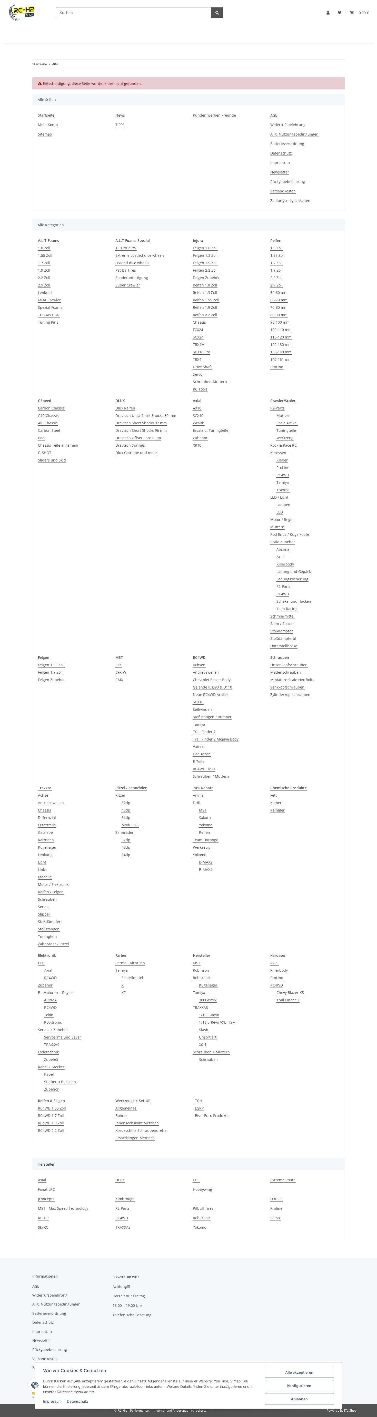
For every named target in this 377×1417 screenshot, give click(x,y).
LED (279, 512)
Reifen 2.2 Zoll (205, 314)
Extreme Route (282, 1179)
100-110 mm (281, 329)
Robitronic (53, 1022)
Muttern (283, 415)
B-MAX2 (205, 862)
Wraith (198, 422)
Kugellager (47, 847)
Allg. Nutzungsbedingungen (294, 134)
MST (202, 810)
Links (42, 869)
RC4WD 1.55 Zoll (52, 1108)
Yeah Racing (286, 608)
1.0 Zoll (44, 247)
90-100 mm (280, 322)
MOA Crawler (49, 299)
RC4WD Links (204, 768)
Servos (43, 906)
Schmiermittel (282, 616)
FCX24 (198, 329)
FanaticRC (46, 1189)
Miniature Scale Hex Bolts (292, 679)
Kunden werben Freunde (214, 115)
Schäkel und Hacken (293, 601)
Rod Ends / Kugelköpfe (289, 534)
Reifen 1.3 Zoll (205, 292)
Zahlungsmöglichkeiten (290, 200)
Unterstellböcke (283, 645)
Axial (280, 556)
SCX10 (198, 415)
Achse (43, 795)
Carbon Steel (49, 430)
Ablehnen (299, 1399)
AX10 (197, 408)
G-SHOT (44, 452)
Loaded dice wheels (132, 262)
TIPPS (120, 124)
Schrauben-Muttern (210, 381)
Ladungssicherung (292, 579)
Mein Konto (48, 124)
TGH (198, 1100)
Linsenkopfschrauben (288, 664)
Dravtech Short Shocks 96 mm (141, 430)
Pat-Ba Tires (125, 270)
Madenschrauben (285, 672)
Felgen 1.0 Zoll (205, 247)
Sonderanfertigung (131, 277)
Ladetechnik (48, 1052)
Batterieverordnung (287, 143)
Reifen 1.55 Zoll (206, 299)
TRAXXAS (51, 1044)
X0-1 (202, 1044)
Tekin (48, 1014)
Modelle (45, 877)
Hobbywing (202, 1189)
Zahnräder (124, 832)
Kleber (282, 460)
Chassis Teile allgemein (58, 445)
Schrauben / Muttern (211, 776)
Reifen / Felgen (51, 891)
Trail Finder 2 (204, 731)
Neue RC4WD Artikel (210, 694)
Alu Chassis (48, 422)
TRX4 (197, 359)
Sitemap (45, 134)
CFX (118, 664)
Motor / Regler (282, 519)
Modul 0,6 (130, 825)
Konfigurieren (299, 1385)
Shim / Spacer (282, 623)
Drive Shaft (202, 366)
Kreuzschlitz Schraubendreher (141, 1130)
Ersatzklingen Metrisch (135, 1137)
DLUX (119, 1179)
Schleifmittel (132, 977)
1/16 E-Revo (209, 1014)
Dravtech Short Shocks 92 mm (141, 422)
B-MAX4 (205, 869)
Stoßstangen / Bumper (212, 716)
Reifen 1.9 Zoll (205, 307)
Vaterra (199, 746)
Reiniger (277, 810)
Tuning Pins (48, 322)
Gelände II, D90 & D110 (212, 687)
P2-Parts (277, 408)
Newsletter (279, 172)
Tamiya (282, 482)
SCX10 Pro (201, 352)
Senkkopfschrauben (287, 687)
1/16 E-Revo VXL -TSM (217, 1022)
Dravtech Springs (130, 445)
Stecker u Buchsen (60, 1081)
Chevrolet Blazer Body (212, 679)
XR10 (197, 445)
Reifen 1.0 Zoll (205, 285)
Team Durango (205, 839)
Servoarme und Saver (62, 1037)
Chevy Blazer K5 (290, 992)
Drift (197, 802)
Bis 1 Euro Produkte (212, 1115)
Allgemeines (125, 1108)
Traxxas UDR (48, 314)
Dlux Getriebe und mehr (136, 452)
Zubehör (200, 437)
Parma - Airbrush (130, 962)
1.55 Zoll (45, 255)
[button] (328, 13)
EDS (196, 1179)
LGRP (199, 1108)
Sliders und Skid (52, 460)
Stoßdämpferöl (283, 638)
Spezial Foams (50, 307)
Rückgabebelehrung (287, 181)
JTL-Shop (350, 1410)
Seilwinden (202, 709)
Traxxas (283, 489)
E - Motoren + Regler (55, 992)
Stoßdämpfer (281, 631)
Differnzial (47, 817)
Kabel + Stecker (51, 1066)
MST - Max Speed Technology (63, 1208)
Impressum (52, 1401)
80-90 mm (278, 314)
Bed (41, 437)
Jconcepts (46, 1198)
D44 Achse (202, 754)
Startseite (46, 115)
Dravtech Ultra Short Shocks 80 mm (145, 415)
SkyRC (43, 1227)
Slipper (44, 914)
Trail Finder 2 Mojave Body (216, 739)
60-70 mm (278, 299)
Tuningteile (286, 430)
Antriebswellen (206, 672)
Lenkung (45, 854)
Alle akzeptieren (299, 1372)
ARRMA (50, 1000)
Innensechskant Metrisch (137, 1123)
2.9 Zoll (44, 285)
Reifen (204, 832)
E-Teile (198, 761)
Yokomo (205, 825)
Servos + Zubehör (53, 1029)
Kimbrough (125, 1198)
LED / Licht (279, 497)
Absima (282, 549)
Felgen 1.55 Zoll (51, 664)
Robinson (201, 970)
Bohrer (121, 1115)
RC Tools (200, 389)
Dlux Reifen (125, 408)
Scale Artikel (286, 422)
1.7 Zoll (44, 262)
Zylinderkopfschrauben (290, 694)
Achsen (199, 664)
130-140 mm (281, 352)
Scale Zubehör (282, 541)
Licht (42, 862)
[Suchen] (217, 12)
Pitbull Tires (203, 1208)
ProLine (276, 366)
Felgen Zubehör (206, 277)
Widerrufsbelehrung (287, 124)
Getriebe (45, 832)
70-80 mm (278, 307)
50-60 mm (278, 292)
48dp (126, 810)
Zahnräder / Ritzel (53, 943)
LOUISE (276, 1198)
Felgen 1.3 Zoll (205, 255)
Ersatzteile (47, 825)
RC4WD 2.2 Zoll (51, 1130)
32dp (126, 802)
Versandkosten (283, 191)
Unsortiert (207, 1037)
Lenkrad (45, 292)
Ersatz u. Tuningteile (210, 430)
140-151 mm (281, 359)
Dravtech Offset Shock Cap (138, 437)
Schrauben (47, 899)
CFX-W (120, 672)
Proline (276, 1208)
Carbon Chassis (51, 408)
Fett (273, 795)
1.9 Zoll (44, 270)
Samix (275, 1217)
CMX (119, 679)
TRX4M (199, 344)
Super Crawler (127, 285)
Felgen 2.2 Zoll (205, 270)
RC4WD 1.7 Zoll (51, 1115)
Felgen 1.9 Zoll (205, 262)
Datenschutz (77, 1401)
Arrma (198, 795)
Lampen (283, 504)
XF (123, 992)
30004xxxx (207, 1000)
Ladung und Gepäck (293, 571)
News (120, 115)
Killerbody (285, 564)
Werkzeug (284, 437)
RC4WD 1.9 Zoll (51, 1123)
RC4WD (282, 475)
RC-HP (43, 1217)
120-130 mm (281, 344)
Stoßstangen (48, 929)
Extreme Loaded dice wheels (139, 255)
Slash (203, 1029)
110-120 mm (281, 337)
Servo (197, 374)
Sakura (205, 817)
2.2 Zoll (44, 277)
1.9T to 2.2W (125, 247)
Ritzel (120, 795)
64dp (126, 817)
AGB (273, 115)
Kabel (49, 1074)
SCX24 (198, 337)
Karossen (278, 452)
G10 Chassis (48, 415)
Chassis (199, 322)
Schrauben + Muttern (211, 1052)
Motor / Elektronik (53, 884)
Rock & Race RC (283, 445)
